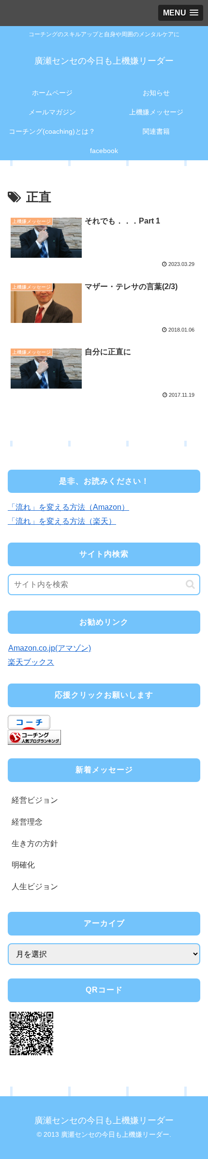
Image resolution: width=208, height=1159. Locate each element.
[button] (190, 584)
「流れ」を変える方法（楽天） (62, 521)
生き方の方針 (35, 843)
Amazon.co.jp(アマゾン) (49, 648)
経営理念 (27, 822)
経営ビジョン (35, 800)
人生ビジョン (35, 886)
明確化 (23, 865)
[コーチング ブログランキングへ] (34, 736)
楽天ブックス (31, 662)
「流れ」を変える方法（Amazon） (68, 507)
